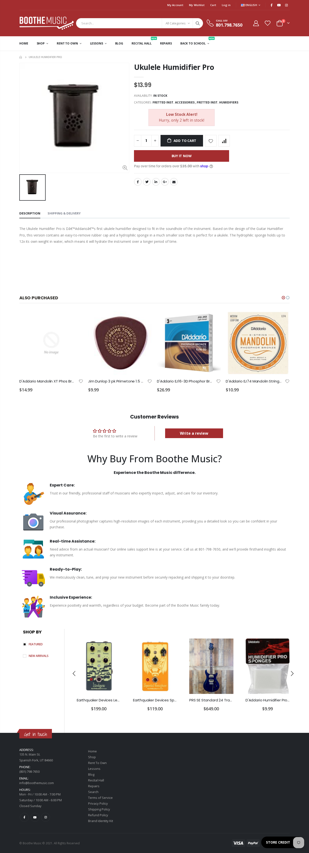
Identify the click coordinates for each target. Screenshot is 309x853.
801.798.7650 (229, 25)
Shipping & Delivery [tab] (64, 213)
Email (174, 182)
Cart (213, 5)
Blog (91, 774)
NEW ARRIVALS (39, 656)
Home (21, 57)
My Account (175, 5)
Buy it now (182, 156)
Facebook (138, 182)
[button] (283, 298)
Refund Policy (98, 815)
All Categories (176, 23)
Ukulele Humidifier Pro (174, 67)
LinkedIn (156, 182)
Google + (165, 182)
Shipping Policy (99, 809)
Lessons (94, 768)
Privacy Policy (98, 803)
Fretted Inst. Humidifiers (217, 102)
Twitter (147, 182)
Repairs (93, 786)
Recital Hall (96, 780)
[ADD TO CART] (75, 319)
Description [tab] (29, 213)
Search (198, 23)
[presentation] (74, 673)
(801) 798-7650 (29, 771)
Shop (92, 757)
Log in (226, 5)
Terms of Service (100, 797)
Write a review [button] (194, 433)
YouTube (34, 817)
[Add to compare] (224, 141)
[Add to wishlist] (211, 141)
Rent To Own (97, 763)
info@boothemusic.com (36, 783)
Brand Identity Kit (100, 821)
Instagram (45, 817)
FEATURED (36, 644)
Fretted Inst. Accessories (174, 102)
